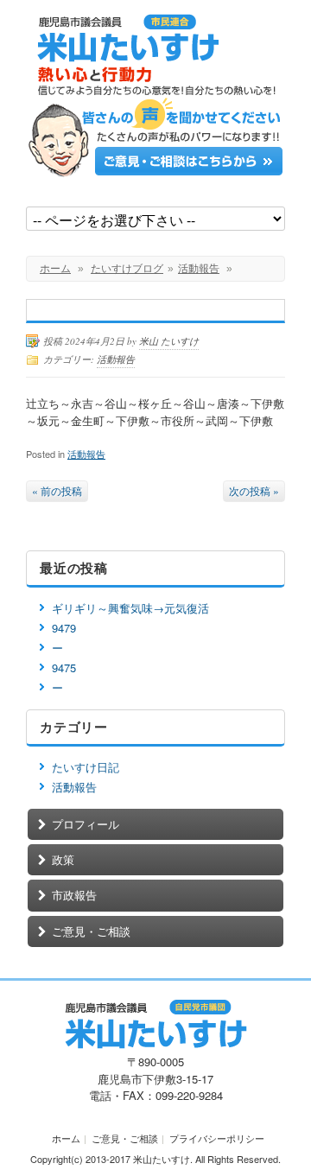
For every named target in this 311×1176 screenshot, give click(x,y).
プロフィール (85, 824)
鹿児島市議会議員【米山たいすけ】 (155, 54)
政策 (63, 859)
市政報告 (74, 895)
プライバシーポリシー (216, 1138)
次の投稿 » (254, 491)
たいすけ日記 (85, 767)
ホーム (55, 269)
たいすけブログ (127, 269)
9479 (64, 628)
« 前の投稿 (57, 491)
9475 (64, 667)
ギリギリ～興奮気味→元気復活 (130, 608)
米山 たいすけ (169, 340)
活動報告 (198, 269)
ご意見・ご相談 (91, 931)
